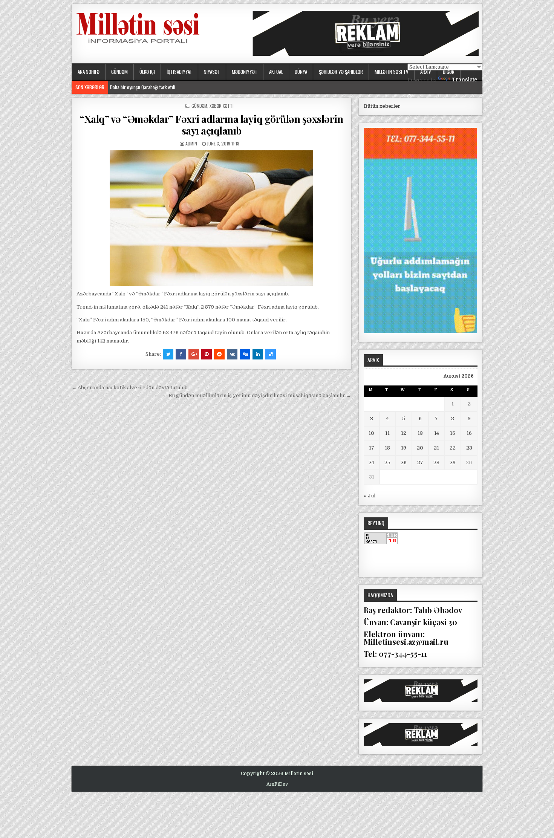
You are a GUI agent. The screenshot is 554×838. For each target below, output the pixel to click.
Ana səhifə (88, 71)
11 (387, 433)
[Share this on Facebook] (181, 354)
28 (436, 462)
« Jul (369, 496)
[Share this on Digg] (245, 354)
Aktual (276, 71)
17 (371, 448)
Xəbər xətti (222, 105)
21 (436, 448)
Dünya (301, 71)
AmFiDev (277, 784)
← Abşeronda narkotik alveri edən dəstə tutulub (130, 387)
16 (469, 433)
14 (436, 433)
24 (371, 462)
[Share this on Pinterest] (206, 354)
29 (453, 462)
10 (371, 433)
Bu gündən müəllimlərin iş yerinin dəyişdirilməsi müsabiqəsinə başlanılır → (259, 395)
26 (404, 462)
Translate (464, 79)
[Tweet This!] (168, 354)
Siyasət (212, 71)
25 (387, 462)
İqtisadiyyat (179, 71)
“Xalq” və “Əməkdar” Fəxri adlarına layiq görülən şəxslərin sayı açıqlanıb (211, 124)
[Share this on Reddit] (219, 354)
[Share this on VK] (232, 354)
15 (452, 433)
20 (420, 448)
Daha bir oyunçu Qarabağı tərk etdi (144, 87)
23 (469, 448)
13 (420, 433)
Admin (191, 143)
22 (453, 448)
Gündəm (119, 71)
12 (403, 433)
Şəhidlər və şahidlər (341, 71)
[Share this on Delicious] (270, 354)
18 (387, 448)
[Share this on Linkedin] (258, 354)
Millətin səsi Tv (392, 71)
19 (403, 448)
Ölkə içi (147, 71)
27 (420, 462)
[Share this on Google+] (193, 354)
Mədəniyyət (244, 71)
